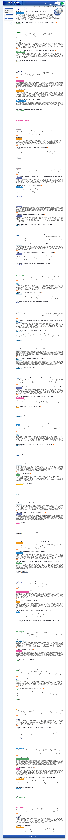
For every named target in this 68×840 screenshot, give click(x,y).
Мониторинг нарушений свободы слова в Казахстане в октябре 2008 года (31, 11)
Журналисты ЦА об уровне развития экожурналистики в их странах (30, 415)
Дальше (17, 20)
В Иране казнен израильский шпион (23, 678)
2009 (55, 6)
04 (6, 10)
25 (6, 12)
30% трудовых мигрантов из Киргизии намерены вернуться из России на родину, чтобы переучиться (38, 620)
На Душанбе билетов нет (21, 157)
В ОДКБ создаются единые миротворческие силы (26, 166)
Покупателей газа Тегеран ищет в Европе (24, 825)
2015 (41, 6)
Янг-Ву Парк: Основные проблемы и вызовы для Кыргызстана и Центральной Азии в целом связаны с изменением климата (39, 707)
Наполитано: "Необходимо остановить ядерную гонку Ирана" (29, 805)
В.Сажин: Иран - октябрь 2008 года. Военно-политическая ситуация (30, 512)
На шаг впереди (19, 137)
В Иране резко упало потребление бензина (25, 659)
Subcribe (6, 18)
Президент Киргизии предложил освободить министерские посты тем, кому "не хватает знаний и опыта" (38, 815)
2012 (48, 6)
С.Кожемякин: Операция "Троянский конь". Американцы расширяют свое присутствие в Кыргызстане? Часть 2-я (39, 386)
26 (7, 12)
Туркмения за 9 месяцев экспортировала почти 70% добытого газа (30, 358)
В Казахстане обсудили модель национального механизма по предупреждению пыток (34, 610)
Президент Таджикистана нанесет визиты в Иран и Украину (28, 292)
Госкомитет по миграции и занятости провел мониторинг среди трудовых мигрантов (34, 234)
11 (6, 11)
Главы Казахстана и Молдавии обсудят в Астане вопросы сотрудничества (31, 502)
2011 (50, 6)
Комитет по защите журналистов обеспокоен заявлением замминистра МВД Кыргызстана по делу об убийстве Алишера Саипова (39, 423)
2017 (37, 6)
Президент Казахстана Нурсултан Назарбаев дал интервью (28, 185)
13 (8, 11)
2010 (53, 6)
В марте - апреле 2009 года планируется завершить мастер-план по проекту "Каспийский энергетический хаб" (39, 320)
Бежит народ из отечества (21, 571)
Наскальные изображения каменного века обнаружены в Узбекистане (30, 630)
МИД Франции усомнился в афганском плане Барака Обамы (28, 99)
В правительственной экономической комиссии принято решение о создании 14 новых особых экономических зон (39, 698)
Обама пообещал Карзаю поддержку (23, 31)
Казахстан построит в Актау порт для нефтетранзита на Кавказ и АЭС (31, 330)
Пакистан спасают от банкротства (23, 473)
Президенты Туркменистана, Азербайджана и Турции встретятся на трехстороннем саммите (35, 532)
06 (8, 10)
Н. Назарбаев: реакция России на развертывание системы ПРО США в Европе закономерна (35, 50)
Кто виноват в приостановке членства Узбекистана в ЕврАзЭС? (29, 493)
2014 (44, 6)
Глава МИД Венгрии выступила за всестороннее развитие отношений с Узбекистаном (34, 224)
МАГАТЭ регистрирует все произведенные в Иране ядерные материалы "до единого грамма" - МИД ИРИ (39, 777)
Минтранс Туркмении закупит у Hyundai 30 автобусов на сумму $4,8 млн (31, 348)
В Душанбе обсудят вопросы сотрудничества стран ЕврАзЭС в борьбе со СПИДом (34, 541)
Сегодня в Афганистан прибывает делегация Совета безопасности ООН (31, 40)
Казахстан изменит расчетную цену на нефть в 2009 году (28, 406)
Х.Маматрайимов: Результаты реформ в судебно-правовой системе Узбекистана (33, 263)
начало (34, 6)
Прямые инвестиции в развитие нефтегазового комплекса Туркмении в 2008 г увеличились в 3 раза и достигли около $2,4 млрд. (39, 243)
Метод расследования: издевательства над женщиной (27, 600)
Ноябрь (6, 8)
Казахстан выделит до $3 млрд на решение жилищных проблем (29, 463)
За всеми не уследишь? (20, 522)
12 (7, 11)
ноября (18, 9)
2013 (46, 6)
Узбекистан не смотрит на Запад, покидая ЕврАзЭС (27, 119)
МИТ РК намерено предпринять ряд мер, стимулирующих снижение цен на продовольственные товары (38, 561)
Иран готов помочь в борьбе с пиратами (24, 649)
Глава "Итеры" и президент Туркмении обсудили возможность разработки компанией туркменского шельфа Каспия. (39, 757)
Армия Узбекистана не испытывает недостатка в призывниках (29, 109)
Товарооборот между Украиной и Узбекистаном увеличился (28, 590)
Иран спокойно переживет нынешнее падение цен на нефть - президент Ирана (32, 273)
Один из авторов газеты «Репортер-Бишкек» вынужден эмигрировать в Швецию (33, 79)
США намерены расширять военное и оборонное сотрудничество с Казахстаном (33, 639)
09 (12, 10)
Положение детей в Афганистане (22, 89)
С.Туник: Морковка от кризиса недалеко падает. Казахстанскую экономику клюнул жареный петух (37, 204)
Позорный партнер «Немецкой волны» (24, 483)
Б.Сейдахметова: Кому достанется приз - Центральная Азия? (29, 581)
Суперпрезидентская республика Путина (24, 787)
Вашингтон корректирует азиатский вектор (25, 127)
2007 (60, 6)
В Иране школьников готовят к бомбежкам (25, 767)
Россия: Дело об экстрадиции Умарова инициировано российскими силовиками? (33, 746)
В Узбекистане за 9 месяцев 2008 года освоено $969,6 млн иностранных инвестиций (33, 727)
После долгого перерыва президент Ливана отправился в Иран (29, 688)
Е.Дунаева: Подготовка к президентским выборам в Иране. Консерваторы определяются (35, 252)
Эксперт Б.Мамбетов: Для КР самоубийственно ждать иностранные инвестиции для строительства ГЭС (38, 377)
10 (5, 11)
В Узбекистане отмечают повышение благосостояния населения (29, 70)
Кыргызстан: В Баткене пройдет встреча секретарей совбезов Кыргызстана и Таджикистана (35, 396)
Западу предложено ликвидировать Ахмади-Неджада (27, 669)
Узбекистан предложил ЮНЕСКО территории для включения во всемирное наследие (34, 311)
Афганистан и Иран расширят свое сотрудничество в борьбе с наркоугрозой (32, 60)
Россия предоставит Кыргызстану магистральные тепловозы (29, 282)
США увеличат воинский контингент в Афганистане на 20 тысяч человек (31, 147)
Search (6, 14)
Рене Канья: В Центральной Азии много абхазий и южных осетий (30, 454)
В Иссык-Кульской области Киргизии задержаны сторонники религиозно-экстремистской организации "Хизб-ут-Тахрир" (39, 737)
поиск (62, 6)
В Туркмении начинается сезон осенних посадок (26, 367)
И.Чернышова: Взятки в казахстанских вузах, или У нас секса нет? (30, 214)
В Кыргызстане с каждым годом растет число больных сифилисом (30, 195)
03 (5, 10)
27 (8, 12)
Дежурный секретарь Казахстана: (23, 796)
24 (5, 12)
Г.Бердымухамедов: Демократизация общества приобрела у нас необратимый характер (34, 444)
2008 (57, 6)
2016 (39, 6)
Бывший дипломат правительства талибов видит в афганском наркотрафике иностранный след (36, 22)
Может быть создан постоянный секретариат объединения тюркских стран (32, 301)
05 (7, 10)
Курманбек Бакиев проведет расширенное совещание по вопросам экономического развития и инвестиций (39, 433)
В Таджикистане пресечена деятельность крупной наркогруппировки (30, 551)
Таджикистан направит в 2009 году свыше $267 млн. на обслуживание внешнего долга (34, 339)
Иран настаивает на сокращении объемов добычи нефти (28, 717)
